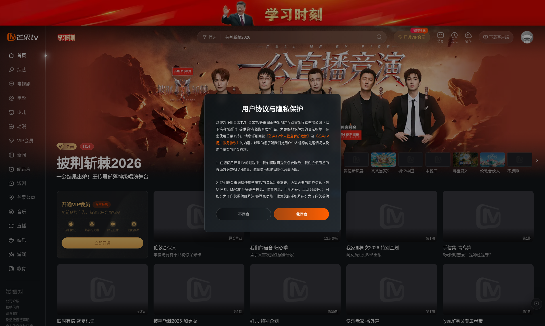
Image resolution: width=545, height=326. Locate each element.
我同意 (301, 214)
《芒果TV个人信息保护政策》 (288, 136)
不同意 (243, 214)
